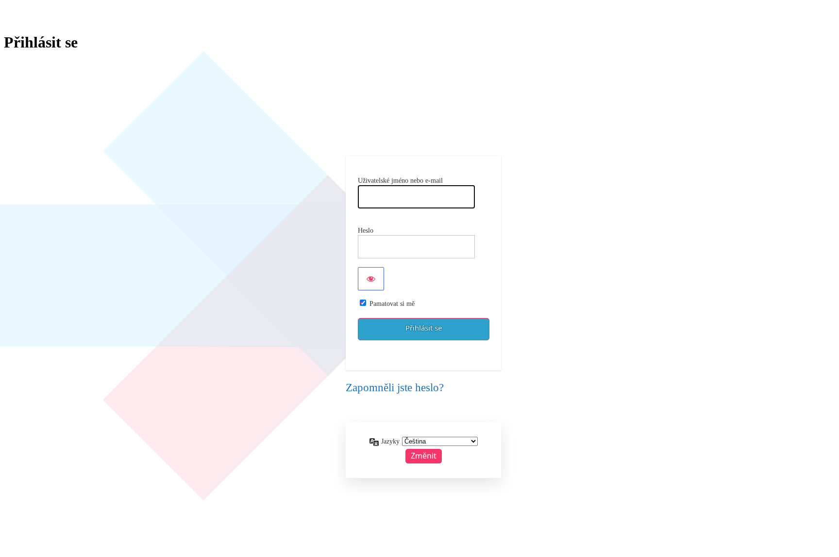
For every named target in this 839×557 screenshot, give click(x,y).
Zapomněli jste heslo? (395, 388)
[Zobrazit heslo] (371, 278)
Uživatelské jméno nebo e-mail (400, 180)
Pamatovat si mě (392, 303)
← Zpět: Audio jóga (423, 410)
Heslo (365, 230)
